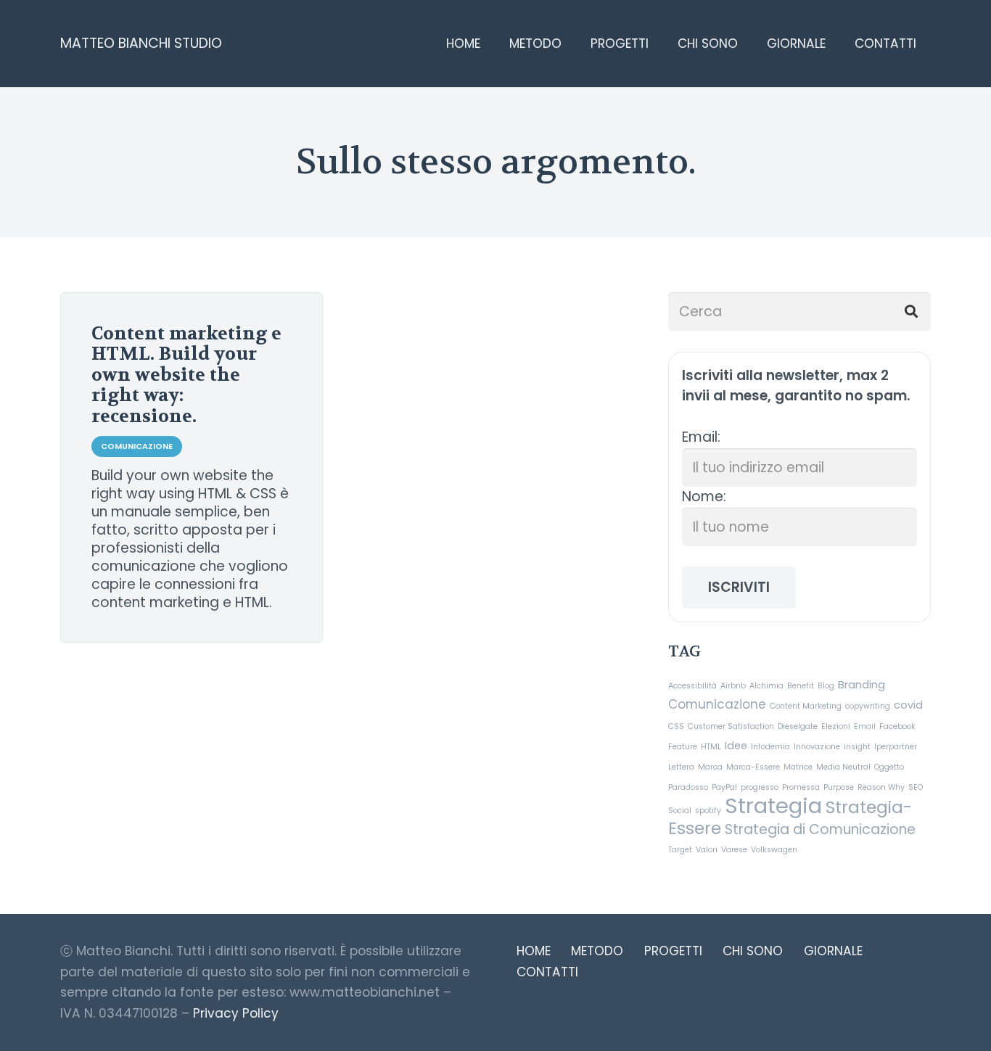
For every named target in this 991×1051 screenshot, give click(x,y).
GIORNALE (833, 951)
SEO (915, 787)
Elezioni (835, 726)
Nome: (704, 496)
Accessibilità (692, 685)
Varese (734, 849)
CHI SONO (753, 951)
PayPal (724, 787)
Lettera (681, 767)
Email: (701, 437)
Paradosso (688, 787)
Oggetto (889, 767)
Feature (682, 746)
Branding (861, 684)
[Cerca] (911, 311)
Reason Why (881, 787)
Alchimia (766, 685)
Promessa (801, 787)
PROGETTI (673, 951)
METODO (597, 951)
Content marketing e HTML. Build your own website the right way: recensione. (186, 375)
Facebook (897, 726)
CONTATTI (547, 972)
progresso (759, 787)
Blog (826, 685)
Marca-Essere (753, 767)
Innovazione (817, 746)
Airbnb (733, 685)
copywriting (867, 706)
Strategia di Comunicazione (820, 829)
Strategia (773, 805)
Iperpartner (895, 746)
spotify (708, 810)
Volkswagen (774, 849)
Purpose (838, 787)
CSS (676, 726)
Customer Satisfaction (731, 726)
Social (679, 810)
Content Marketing (806, 706)
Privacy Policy (236, 1013)
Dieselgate (798, 726)
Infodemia (770, 746)
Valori (706, 849)
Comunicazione (717, 704)
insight (857, 746)
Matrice (798, 767)
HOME (534, 951)
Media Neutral (843, 767)
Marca (710, 767)
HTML (711, 746)
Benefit (800, 685)
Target (680, 849)
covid (908, 705)
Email (865, 726)
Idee (736, 745)
